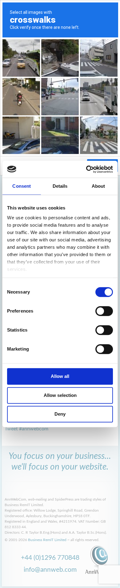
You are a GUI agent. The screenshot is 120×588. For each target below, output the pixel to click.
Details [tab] (60, 186)
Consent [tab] (21, 186)
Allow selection (60, 395)
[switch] (104, 311)
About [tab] (98, 186)
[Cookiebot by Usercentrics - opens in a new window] (86, 169)
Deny (60, 414)
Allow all (60, 376)
